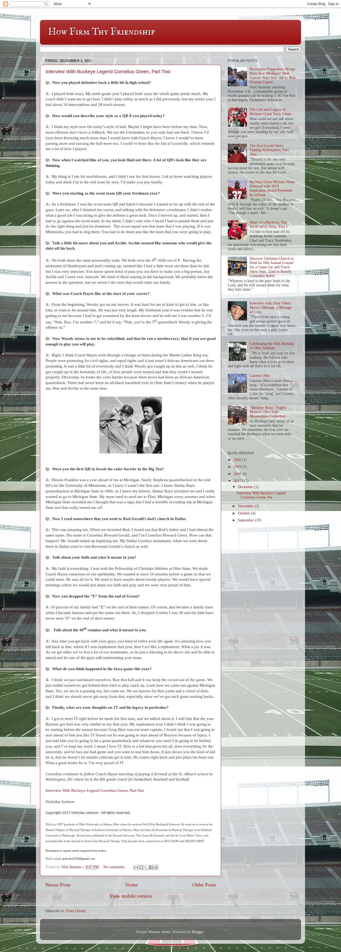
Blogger (198, 932)
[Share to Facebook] (151, 867)
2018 (238, 474)
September (246, 520)
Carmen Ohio (260, 376)
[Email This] (136, 867)
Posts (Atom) (76, 911)
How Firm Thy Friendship (101, 32)
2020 (238, 460)
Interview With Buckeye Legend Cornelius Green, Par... (261, 495)
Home (131, 885)
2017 (238, 481)
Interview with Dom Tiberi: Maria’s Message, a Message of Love (271, 307)
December (246, 487)
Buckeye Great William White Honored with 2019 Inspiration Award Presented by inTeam (272, 188)
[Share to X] (146, 867)
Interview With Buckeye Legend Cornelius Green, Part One (95, 790)
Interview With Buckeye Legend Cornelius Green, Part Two (108, 71)
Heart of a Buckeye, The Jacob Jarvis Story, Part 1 (269, 224)
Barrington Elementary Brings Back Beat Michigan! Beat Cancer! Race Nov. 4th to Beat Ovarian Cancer (272, 75)
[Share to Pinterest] (156, 867)
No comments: (114, 867)
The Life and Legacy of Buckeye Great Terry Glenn (270, 112)
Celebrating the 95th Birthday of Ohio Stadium (272, 346)
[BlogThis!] (141, 867)
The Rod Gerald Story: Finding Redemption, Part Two (269, 150)
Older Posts (204, 885)
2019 (238, 467)
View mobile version (130, 896)
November (246, 506)
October (244, 513)
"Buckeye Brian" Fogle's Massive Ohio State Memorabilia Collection (268, 412)
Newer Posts (58, 885)
